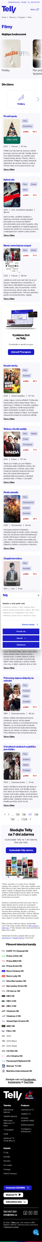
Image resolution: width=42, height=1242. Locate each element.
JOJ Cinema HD (14, 1056)
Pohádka (26, 702)
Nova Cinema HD (15, 971)
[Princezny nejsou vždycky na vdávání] (12, 697)
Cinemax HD (12, 1011)
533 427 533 (10, 1211)
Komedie (26, 376)
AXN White (11, 1046)
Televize (12, 17)
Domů (4, 17)
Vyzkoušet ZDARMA (15, 1187)
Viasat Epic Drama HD (17, 1021)
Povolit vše (21, 631)
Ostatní (33, 434)
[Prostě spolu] (12, 131)
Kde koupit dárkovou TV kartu (9, 1123)
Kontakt (23, 2)
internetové (6, 938)
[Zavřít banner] (38, 595)
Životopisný (27, 445)
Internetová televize (8, 1111)
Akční (25, 190)
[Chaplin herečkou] (12, 573)
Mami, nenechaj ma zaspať (17, 245)
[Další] (38, 99)
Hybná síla (9, 179)
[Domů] (9, 9)
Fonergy (7, 1169)
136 (24, 814)
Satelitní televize (10, 1116)
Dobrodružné (28, 502)
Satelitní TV (26, 1114)
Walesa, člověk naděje (15, 429)
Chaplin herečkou (13, 558)
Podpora (25, 1105)
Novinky (7, 1161)
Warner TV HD (13, 1066)
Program (21, 17)
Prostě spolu (10, 116)
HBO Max (5, 928)
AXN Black (11, 1041)
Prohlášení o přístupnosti (26, 1130)
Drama (33, 184)
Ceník (6, 1134)
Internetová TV (27, 1110)
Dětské (25, 696)
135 (18, 814)
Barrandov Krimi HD (16, 986)
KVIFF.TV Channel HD (17, 951)
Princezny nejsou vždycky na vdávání (19, 679)
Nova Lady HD (13, 976)
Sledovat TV (12, 1194)
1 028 (24, 819)
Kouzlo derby (11, 365)
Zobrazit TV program (21, 352)
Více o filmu (9, 169)
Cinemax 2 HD (13, 1016)
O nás (6, 1152)
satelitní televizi (18, 938)
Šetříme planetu (27, 1125)
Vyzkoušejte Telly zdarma (21, 850)
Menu (33, 9)
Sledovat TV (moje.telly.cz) (9, 1139)
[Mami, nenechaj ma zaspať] (12, 260)
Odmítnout (21, 645)
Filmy (25, 121)
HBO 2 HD (11, 1001)
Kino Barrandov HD (16, 981)
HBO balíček (33, 926)
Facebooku (29, 1079)
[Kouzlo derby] (12, 380)
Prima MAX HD (13, 961)
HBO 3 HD (11, 1006)
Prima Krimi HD (14, 966)
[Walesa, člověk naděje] (12, 444)
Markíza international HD (19, 1071)
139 (12, 819)
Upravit (20, 638)
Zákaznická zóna (14, 2)
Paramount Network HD (18, 1061)
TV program (9, 1130)
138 (36, 814)
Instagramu (14, 1082)
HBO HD (10, 996)
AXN (8, 1036)
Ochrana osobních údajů (27, 1119)
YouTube (28, 1082)
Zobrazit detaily (28, 625)
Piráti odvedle (11, 492)
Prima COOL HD (14, 956)
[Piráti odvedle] (12, 509)
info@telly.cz (10, 1214)
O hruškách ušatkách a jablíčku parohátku (20, 748)
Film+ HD (11, 1031)
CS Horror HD (13, 991)
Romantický (27, 126)
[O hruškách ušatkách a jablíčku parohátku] (12, 766)
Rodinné (26, 508)
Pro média (8, 1165)
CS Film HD (12, 1051)
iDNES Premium (10, 1173)
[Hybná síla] (12, 194)
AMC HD (10, 1026)
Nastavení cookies (12, 1227)
